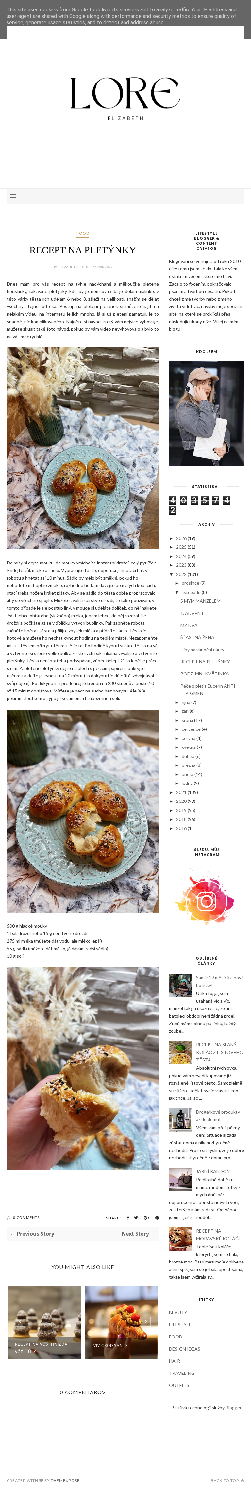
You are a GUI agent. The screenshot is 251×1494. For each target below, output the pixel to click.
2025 (181, 547)
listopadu (191, 592)
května (189, 747)
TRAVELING (182, 1373)
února (187, 774)
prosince (190, 583)
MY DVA (189, 625)
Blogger (233, 1407)
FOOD (82, 233)
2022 (181, 574)
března (188, 765)
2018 (181, 819)
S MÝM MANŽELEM (200, 601)
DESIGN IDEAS (184, 1349)
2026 (181, 538)
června (188, 738)
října (186, 702)
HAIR (174, 1361)
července (191, 729)
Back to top (225, 1480)
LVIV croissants (109, 1345)
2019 (181, 810)
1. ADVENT (192, 613)
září (185, 711)
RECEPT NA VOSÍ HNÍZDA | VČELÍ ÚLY (43, 1348)
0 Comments (26, 1217)
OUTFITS (179, 1385)
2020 (181, 801)
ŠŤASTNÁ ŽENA (197, 637)
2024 (181, 556)
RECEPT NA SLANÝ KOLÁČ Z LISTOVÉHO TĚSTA (219, 1052)
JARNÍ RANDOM (213, 1171)
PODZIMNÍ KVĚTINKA (204, 673)
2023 (181, 565)
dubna (188, 756)
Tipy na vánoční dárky (202, 649)
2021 (181, 792)
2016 (181, 828)
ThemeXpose (65, 1480)
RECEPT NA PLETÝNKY (205, 661)
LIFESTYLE (180, 1324)
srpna (187, 720)
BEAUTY (178, 1312)
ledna (187, 783)
